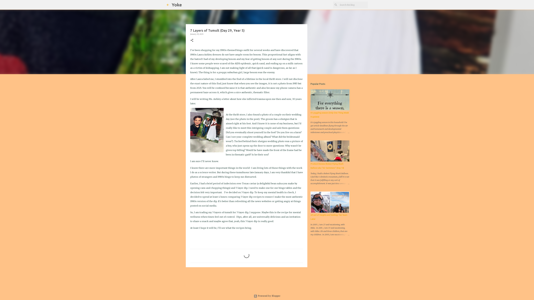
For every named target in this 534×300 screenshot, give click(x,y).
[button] (192, 40)
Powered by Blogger (268, 296)
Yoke (177, 4)
